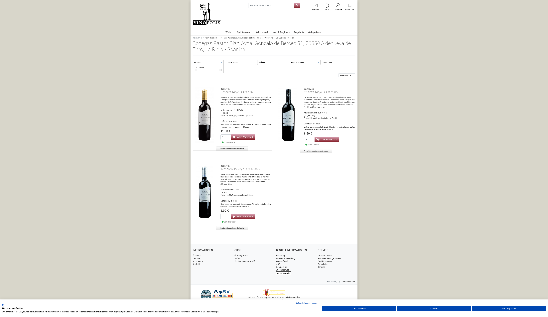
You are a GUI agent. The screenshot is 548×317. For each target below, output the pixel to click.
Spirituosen (243, 32)
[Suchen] (297, 5)
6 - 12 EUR (199, 67)
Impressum (198, 261)
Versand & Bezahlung (285, 258)
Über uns (197, 255)
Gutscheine (323, 264)
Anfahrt (237, 258)
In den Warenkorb (244, 137)
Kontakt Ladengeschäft (244, 261)
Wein (228, 32)
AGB (278, 264)
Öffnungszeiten (241, 255)
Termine (196, 258)
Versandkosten (348, 282)
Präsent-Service (325, 255)
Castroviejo (225, 89)
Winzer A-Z (262, 32)
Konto (338, 10)
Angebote (299, 32)
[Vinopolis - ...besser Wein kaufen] (218, 14)
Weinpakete (314, 32)
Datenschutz (281, 267)
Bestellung (280, 255)
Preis (346, 75)
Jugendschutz (282, 270)
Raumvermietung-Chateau (329, 258)
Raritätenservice (325, 261)
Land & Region (280, 32)
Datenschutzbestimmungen (307, 303)
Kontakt (196, 264)
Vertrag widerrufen (283, 273)
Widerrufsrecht (282, 261)
